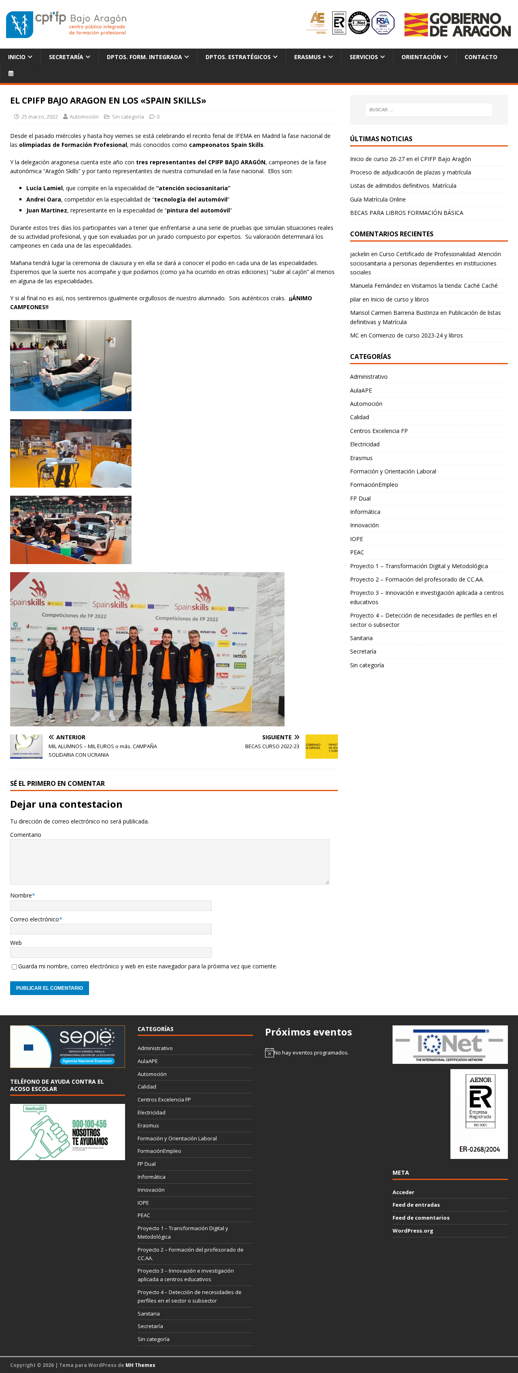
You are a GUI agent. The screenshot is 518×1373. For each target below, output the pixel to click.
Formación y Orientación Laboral (393, 471)
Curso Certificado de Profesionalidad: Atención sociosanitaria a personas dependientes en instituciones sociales (425, 263)
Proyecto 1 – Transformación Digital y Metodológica (419, 566)
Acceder (403, 1192)
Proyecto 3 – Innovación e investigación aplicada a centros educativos (427, 597)
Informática (365, 512)
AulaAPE (361, 390)
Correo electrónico (34, 919)
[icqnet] (450, 1059)
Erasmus (361, 458)
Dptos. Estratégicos (238, 57)
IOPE (356, 539)
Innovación (364, 525)
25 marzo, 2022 (39, 116)
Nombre (21, 895)
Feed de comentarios (421, 1217)
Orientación (421, 57)
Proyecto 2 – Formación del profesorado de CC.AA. (417, 579)
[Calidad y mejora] (351, 24)
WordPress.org (413, 1230)
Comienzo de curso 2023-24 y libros (416, 335)
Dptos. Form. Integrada (144, 57)
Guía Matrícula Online (378, 199)
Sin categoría (128, 116)
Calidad (359, 417)
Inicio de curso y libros (400, 299)
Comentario (25, 834)
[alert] (322, 1052)
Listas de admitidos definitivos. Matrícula (403, 185)
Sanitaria (361, 638)
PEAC (357, 552)
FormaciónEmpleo (374, 484)
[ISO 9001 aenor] (479, 1155)
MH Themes (140, 1365)
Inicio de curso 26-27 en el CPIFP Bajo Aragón (410, 159)
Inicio (16, 57)
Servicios (364, 57)
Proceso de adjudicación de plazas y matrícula (410, 172)
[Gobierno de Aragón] (457, 24)
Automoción (84, 116)
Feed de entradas (416, 1204)
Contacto (481, 57)
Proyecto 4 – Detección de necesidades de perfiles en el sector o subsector (423, 619)
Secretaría (66, 57)
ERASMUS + (310, 57)
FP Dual (360, 498)
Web (16, 942)
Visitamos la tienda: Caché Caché (455, 285)
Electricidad (365, 444)
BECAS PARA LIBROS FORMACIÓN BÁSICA (406, 212)
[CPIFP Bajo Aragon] (67, 24)
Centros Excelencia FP (379, 431)
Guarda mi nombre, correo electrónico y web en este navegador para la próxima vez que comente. (147, 966)
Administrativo (369, 376)
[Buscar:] (429, 110)
